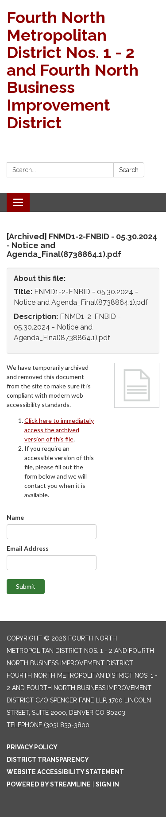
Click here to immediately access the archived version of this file (59, 430)
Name (15, 517)
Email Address (28, 548)
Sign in (107, 784)
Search (129, 169)
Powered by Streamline (49, 784)
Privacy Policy (32, 747)
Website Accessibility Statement (65, 771)
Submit (25, 586)
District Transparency (48, 759)
